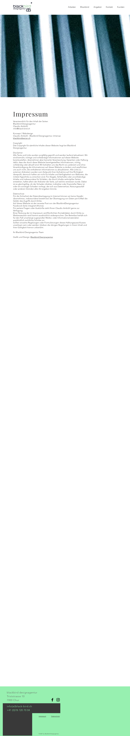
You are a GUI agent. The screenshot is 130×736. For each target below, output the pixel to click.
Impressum (42, 716)
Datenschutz (55, 716)
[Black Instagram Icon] (58, 700)
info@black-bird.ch (21, 128)
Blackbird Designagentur (41, 237)
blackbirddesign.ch (21, 138)
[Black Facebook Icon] (52, 700)
